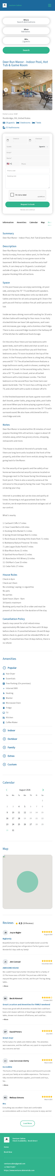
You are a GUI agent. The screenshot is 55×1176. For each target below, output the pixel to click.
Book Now (8, 1152)
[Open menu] (49, 5)
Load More (27, 1123)
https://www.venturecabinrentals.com (19, 1170)
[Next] (49, 90)
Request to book (27, 204)
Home (6, 1147)
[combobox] (26, 21)
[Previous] (6, 90)
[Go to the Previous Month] (6, 790)
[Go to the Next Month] (43, 790)
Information (8, 222)
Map (43, 222)
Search (26, 50)
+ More (5, 986)
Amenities (21, 222)
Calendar (34, 222)
